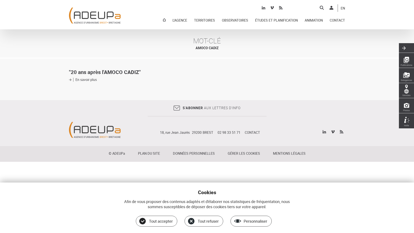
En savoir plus (86, 79)
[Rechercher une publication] (406, 60)
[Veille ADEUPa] (406, 120)
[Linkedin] (263, 7)
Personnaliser (255, 221)
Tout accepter (161, 221)
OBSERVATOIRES (235, 20)
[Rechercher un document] (321, 7)
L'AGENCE (179, 20)
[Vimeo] (272, 7)
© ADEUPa (117, 153)
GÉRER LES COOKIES (244, 153)
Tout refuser (208, 221)
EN (343, 8)
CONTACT (337, 20)
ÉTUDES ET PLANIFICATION (276, 20)
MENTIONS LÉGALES (289, 153)
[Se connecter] (331, 7)
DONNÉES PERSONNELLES (194, 153)
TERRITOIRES (204, 20)
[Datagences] (406, 75)
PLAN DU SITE (149, 153)
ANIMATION (314, 20)
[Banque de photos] (406, 105)
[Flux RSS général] (280, 7)
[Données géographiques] (406, 90)
